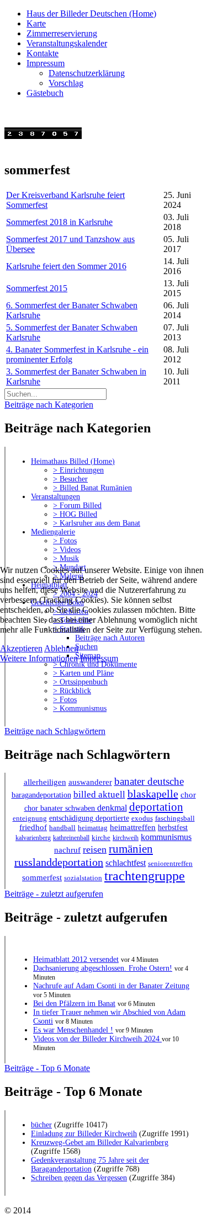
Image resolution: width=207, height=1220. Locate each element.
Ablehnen (61, 648)
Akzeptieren (21, 648)
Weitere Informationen (39, 658)
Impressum (99, 658)
